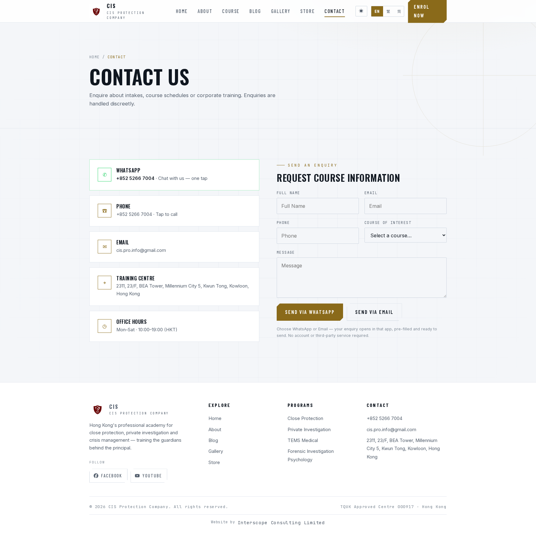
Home (182, 11)
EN (377, 11)
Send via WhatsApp (310, 312)
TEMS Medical (303, 440)
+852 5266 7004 (384, 418)
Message (286, 252)
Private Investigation (309, 429)
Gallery (280, 11)
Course (230, 11)
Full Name (288, 192)
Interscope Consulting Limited (281, 522)
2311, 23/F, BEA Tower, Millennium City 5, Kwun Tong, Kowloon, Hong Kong (403, 449)
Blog (255, 11)
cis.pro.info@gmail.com (391, 429)
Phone (283, 222)
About (205, 11)
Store (307, 11)
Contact (334, 11)
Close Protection (305, 418)
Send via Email (374, 312)
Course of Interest (387, 222)
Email (370, 192)
